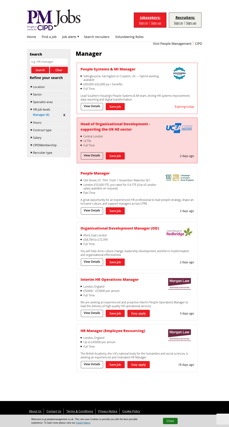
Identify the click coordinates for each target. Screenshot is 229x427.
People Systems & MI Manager (108, 69)
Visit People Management (172, 44)
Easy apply (138, 313)
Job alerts (69, 37)
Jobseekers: (150, 17)
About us (35, 411)
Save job (115, 107)
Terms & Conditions (79, 411)
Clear (58, 70)
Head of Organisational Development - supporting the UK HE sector (115, 126)
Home (31, 37)
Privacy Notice (107, 411)
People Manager (95, 173)
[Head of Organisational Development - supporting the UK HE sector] (179, 128)
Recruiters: (185, 17)
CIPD (198, 44)
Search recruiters (96, 37)
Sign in (143, 23)
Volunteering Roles (129, 37)
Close (170, 421)
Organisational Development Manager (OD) (120, 228)
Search (40, 70)
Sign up (156, 23)
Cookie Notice (83, 422)
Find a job (49, 37)
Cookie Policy (131, 411)
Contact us (54, 411)
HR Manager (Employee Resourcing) (113, 330)
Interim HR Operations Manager (110, 279)
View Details (92, 106)
